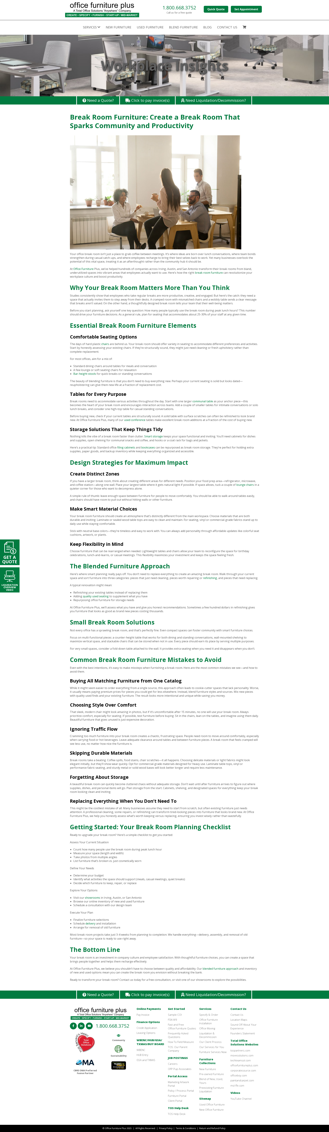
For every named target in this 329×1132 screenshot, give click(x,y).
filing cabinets (126, 447)
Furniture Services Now (213, 1052)
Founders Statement (242, 1033)
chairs (105, 344)
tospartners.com (240, 1050)
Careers (173, 1063)
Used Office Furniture (212, 1104)
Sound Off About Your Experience (243, 1026)
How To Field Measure (181, 1042)
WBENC (141, 1050)
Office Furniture (83, 269)
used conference (134, 420)
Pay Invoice (143, 1014)
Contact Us (238, 1009)
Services (205, 1009)
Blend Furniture (183, 27)
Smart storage (153, 436)
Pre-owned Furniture (211, 1074)
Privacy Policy (165, 1128)
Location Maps (238, 1019)
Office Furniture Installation (208, 1021)
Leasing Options (146, 1033)
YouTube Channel (241, 1098)
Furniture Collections (207, 1061)
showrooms (92, 898)
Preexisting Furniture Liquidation (211, 1089)
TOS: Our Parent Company (177, 1048)
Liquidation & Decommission (208, 1035)
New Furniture (118, 27)
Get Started (176, 1009)
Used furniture (150, 27)
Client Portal (175, 1100)
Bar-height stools (84, 374)
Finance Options (148, 1022)
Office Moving (207, 1028)
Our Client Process (210, 1042)
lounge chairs (245, 485)
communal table (202, 401)
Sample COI (175, 1014)
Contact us (227, 27)
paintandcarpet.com (242, 1080)
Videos (235, 1093)
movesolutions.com (241, 1055)
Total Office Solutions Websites (244, 1042)
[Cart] (244, 27)
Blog (207, 27)
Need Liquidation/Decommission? (215, 100)
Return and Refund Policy (212, 1128)
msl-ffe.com (237, 1085)
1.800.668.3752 (179, 7)
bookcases (148, 447)
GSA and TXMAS (146, 1060)
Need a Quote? (100, 100)
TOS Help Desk (178, 1108)
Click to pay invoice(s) (149, 100)
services (90, 27)
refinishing (210, 578)
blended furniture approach (220, 969)
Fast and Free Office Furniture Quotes (182, 1026)
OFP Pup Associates (179, 1069)
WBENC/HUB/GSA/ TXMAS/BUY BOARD (150, 1042)
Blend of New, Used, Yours (211, 1080)
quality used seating (96, 596)
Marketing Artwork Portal (178, 1083)
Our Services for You (211, 1047)
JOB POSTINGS (178, 1058)
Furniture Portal (177, 1095)
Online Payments (149, 1009)
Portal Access (177, 1076)
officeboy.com (238, 1075)
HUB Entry (142, 1055)
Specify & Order (208, 1014)
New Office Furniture (211, 1109)
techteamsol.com (240, 1060)
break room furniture (209, 273)
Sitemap (205, 1099)
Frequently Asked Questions (178, 1035)
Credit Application (147, 1028)
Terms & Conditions (186, 1128)
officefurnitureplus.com (244, 1065)
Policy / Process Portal (181, 1090)
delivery (90, 923)
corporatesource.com (243, 1070)
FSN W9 (172, 1019)
